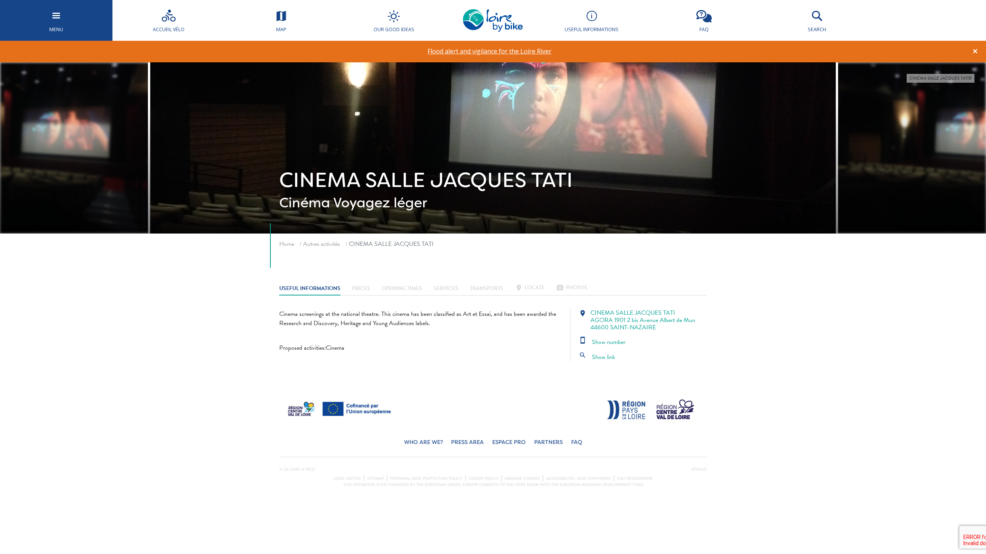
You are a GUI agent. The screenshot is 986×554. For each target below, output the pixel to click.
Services (446, 288)
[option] (490, 51)
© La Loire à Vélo (297, 469)
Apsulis (699, 469)
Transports (486, 288)
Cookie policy (483, 478)
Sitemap (375, 478)
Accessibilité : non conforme (578, 478)
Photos (571, 288)
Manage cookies (522, 478)
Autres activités (321, 244)
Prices (361, 288)
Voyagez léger (380, 203)
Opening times (402, 288)
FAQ (576, 442)
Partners (548, 442)
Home (286, 244)
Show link (597, 357)
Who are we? (423, 442)
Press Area (467, 442)
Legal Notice (347, 478)
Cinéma (304, 203)
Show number (602, 342)
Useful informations (309, 288)
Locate (530, 288)
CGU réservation (635, 478)
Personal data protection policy (426, 478)
